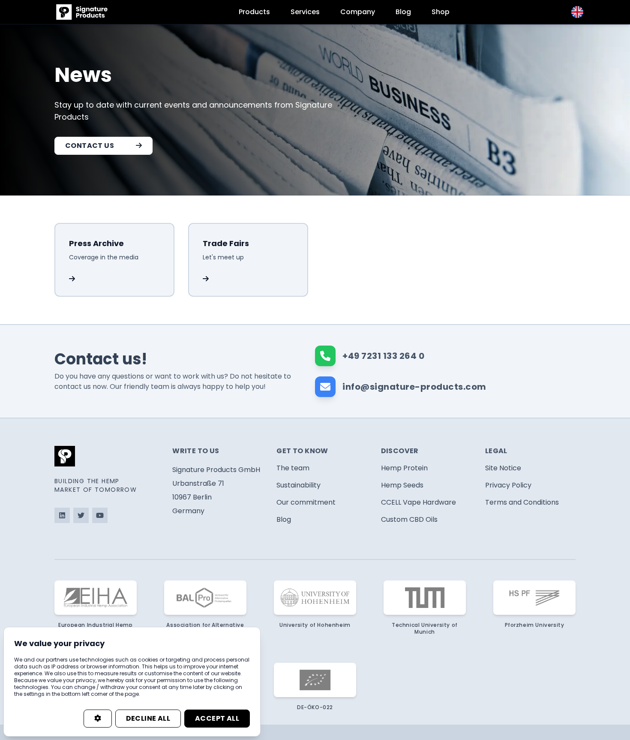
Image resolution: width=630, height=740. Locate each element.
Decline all (148, 718)
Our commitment (306, 502)
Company (357, 12)
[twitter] (81, 515)
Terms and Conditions (522, 502)
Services (305, 12)
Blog (403, 12)
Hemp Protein (404, 468)
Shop (441, 12)
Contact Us (89, 145)
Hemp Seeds (402, 485)
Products (254, 12)
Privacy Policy (508, 485)
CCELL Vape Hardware (418, 502)
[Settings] (98, 719)
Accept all (217, 718)
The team (292, 468)
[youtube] (100, 515)
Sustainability (298, 485)
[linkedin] (62, 515)
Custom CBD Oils (409, 519)
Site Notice (503, 468)
